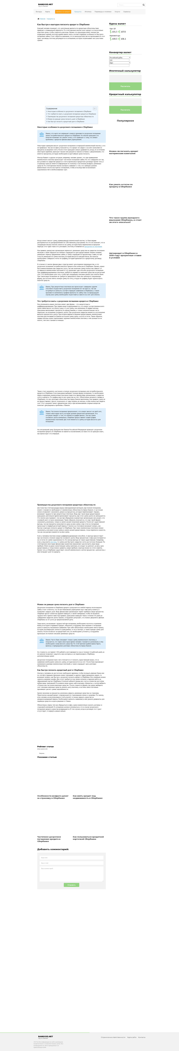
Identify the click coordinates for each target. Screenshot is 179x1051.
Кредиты (77, 12)
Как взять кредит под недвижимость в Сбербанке (88, 797)
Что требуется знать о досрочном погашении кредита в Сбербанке (72, 114)
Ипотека (88, 12)
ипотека (53, 542)
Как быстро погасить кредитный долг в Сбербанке (66, 122)
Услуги (117, 12)
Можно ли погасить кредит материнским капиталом (123, 152)
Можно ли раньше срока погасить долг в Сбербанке (66, 119)
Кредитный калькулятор (125, 94)
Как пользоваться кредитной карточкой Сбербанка (88, 838)
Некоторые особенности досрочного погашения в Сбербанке (69, 111)
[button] (94, 108)
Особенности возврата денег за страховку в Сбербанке (53, 797)
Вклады (39, 12)
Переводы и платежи (103, 12)
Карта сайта (131, 1037)
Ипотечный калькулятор (125, 71)
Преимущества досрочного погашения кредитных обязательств (70, 116)
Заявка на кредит (63, 12)
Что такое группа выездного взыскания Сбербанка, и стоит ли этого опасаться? (125, 220)
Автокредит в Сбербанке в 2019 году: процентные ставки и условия (125, 255)
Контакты (141, 1037)
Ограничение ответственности (113, 1037)
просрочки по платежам (93, 246)
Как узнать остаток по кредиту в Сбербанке (121, 185)
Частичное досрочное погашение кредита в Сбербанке (49, 839)
